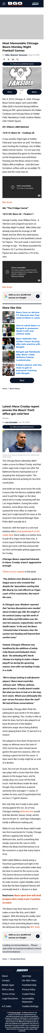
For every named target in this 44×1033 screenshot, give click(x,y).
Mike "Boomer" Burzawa (16, 55)
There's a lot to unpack (13, 571)
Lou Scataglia (11, 422)
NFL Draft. (35, 927)
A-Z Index (6, 1006)
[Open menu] (3, 3)
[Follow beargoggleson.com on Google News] (38, 296)
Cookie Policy (28, 994)
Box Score (7, 202)
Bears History (15, 388)
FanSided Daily (29, 985)
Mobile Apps (8, 985)
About (5, 976)
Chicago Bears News (17, 959)
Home (4, 388)
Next (34, 92)
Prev (10, 92)
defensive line (26, 811)
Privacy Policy (28, 989)
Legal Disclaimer (10, 998)
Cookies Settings (30, 1006)
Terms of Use (8, 994)
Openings (26, 976)
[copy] (17, 59)
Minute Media (16, 1012)
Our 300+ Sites (29, 980)
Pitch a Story (8, 989)
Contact (6, 980)
